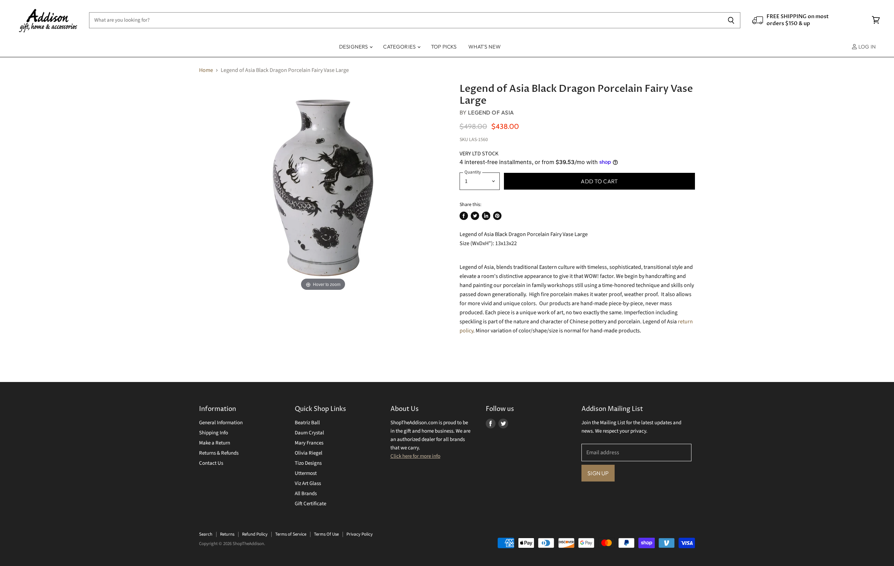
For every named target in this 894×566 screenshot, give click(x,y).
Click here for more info (415, 456)
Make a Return (214, 443)
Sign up (598, 473)
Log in (866, 46)
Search (205, 534)
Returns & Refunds (219, 453)
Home (206, 70)
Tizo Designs (308, 463)
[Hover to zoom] (323, 187)
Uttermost (306, 473)
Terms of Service (290, 534)
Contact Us (211, 463)
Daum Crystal (309, 432)
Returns (227, 534)
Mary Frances (309, 443)
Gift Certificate (310, 503)
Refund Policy (255, 534)
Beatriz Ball (307, 422)
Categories (400, 46)
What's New (484, 46)
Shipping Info (213, 432)
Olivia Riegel (308, 453)
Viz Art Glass (308, 483)
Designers (354, 46)
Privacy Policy (359, 534)
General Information (221, 422)
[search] (405, 20)
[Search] (731, 20)
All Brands (306, 493)
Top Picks (443, 46)
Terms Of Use (326, 534)
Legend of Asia (491, 112)
